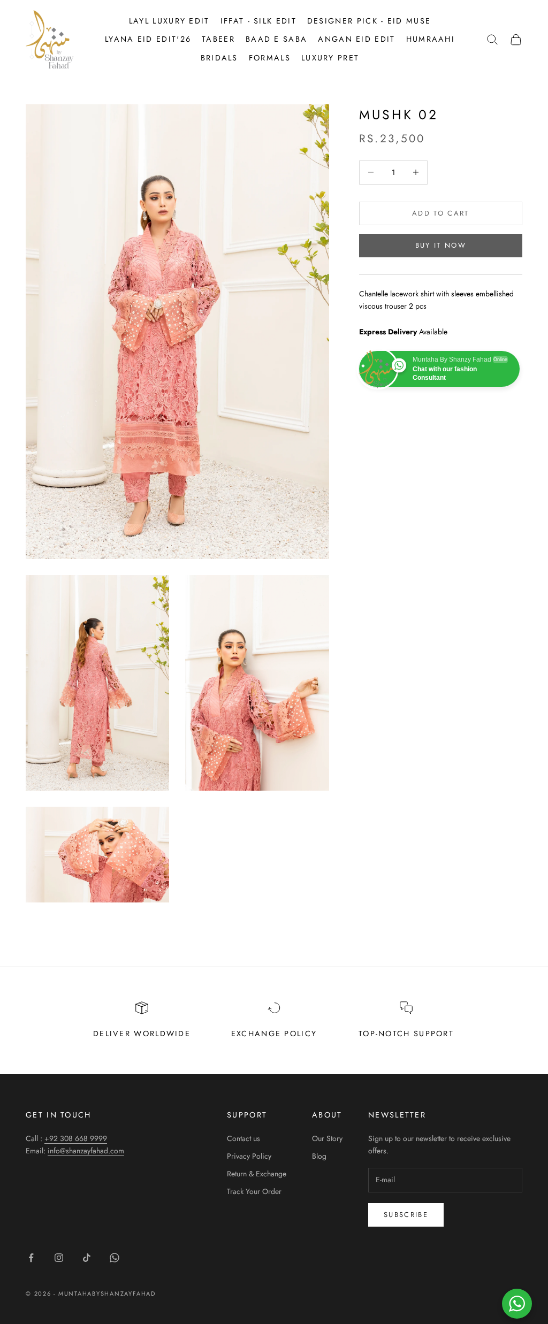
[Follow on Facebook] (31, 1257)
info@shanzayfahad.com (86, 1150)
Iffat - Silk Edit (258, 21)
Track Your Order (254, 1191)
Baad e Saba (276, 39)
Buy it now (440, 245)
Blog (319, 1156)
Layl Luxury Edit (169, 21)
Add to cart (440, 213)
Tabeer (218, 39)
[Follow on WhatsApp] (114, 1257)
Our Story (327, 1138)
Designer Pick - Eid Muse (369, 21)
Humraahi (430, 39)
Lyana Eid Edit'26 (148, 39)
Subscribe (406, 1215)
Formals (270, 57)
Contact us (243, 1138)
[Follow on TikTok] (86, 1257)
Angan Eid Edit (356, 39)
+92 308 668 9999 (75, 1138)
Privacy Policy (249, 1156)
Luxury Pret (330, 57)
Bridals (219, 57)
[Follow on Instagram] (59, 1257)
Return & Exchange (256, 1173)
